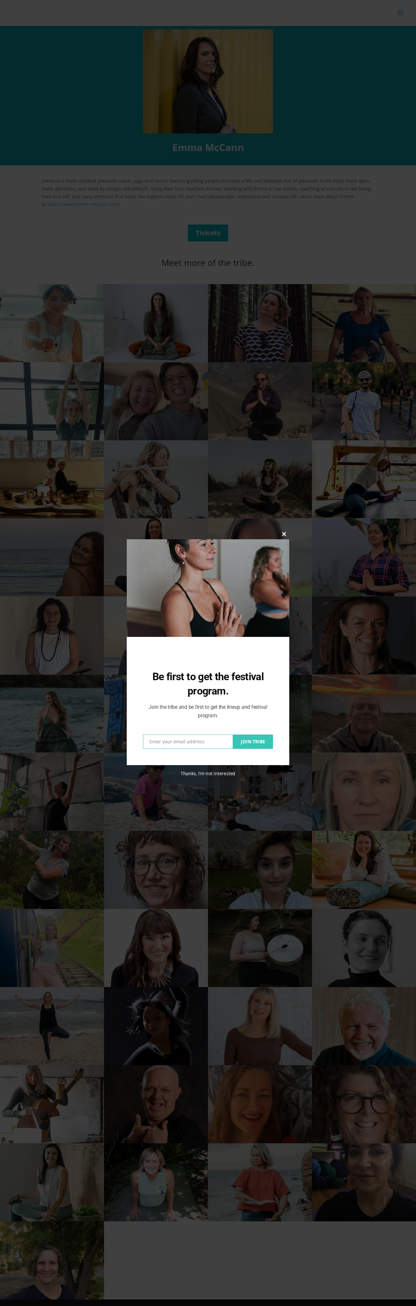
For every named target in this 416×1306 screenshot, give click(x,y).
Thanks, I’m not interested (208, 773)
